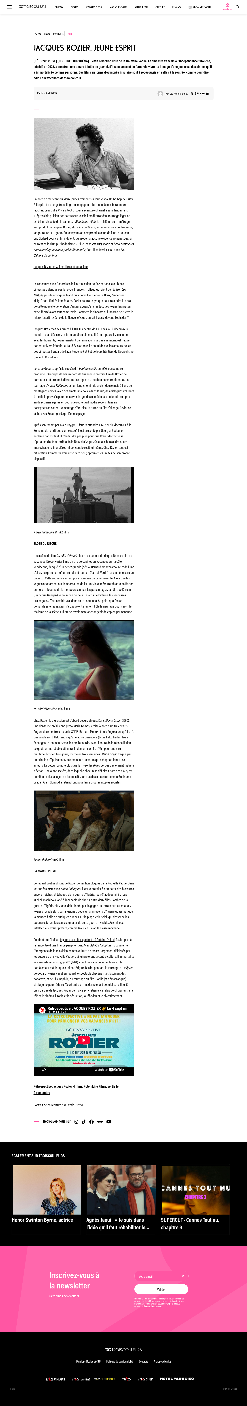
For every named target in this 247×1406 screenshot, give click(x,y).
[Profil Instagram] (197, 93)
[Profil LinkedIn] (207, 93)
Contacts (143, 1361)
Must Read (141, 7)
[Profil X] (192, 93)
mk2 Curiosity (118, 7)
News (47, 33)
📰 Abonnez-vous (199, 7)
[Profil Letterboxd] (202, 93)
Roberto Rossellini (46, 356)
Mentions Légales (230, 1389)
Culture (160, 7)
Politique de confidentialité (119, 1361)
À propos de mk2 (162, 1361)
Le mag (176, 7)
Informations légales (153, 1306)
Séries (74, 7)
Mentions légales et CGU (88, 1361)
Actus (38, 33)
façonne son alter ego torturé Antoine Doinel (87, 939)
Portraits (58, 33)
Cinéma (59, 7)
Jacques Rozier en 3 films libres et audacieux (61, 266)
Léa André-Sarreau (179, 93)
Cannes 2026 (94, 7)
